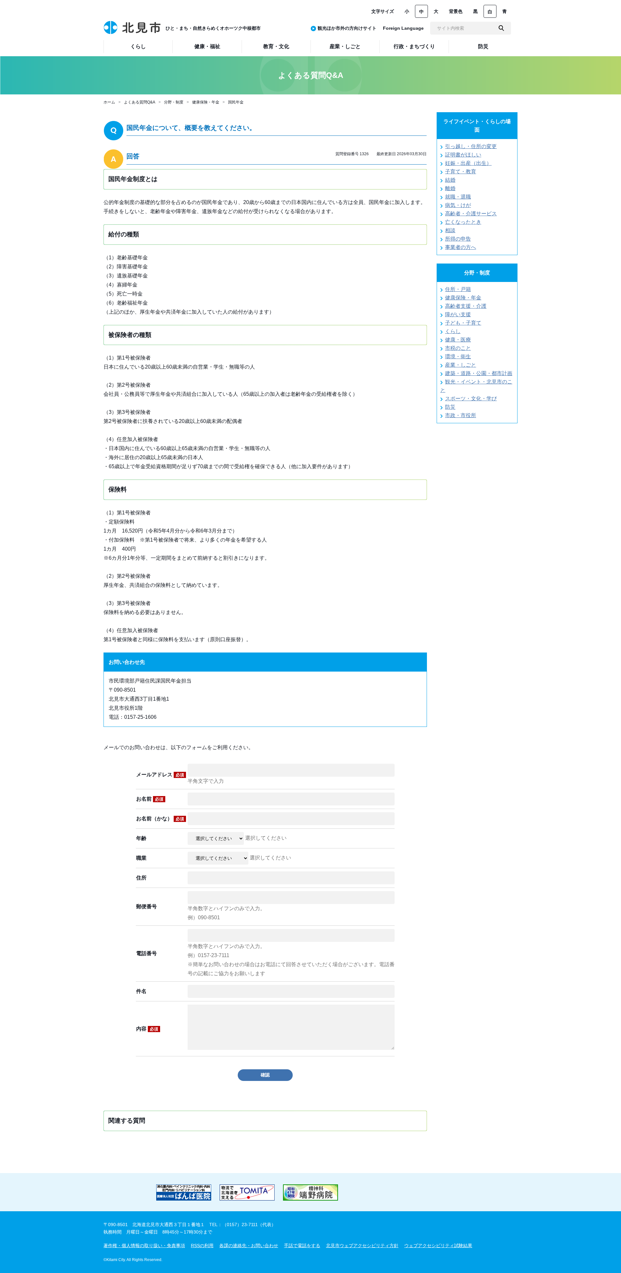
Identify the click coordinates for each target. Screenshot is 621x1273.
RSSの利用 (202, 1245)
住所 (141, 877)
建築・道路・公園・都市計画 (478, 373)
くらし (453, 331)
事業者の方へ (460, 247)
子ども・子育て (463, 323)
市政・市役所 (460, 415)
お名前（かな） (160, 818)
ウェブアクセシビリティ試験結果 (438, 1245)
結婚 (450, 180)
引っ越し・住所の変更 (471, 146)
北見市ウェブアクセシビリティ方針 (362, 1245)
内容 (147, 1028)
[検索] (501, 28)
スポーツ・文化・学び (471, 398)
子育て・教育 (460, 171)
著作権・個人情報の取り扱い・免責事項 (144, 1245)
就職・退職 (458, 197)
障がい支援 (458, 314)
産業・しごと (460, 365)
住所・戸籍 (458, 289)
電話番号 (146, 953)
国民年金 (236, 102)
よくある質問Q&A (139, 102)
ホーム (109, 102)
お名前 (149, 799)
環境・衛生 (458, 356)
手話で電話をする (302, 1245)
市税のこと (458, 348)
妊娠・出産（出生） (468, 163)
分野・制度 (173, 102)
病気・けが (458, 205)
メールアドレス (160, 774)
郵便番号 (146, 906)
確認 (265, 1074)
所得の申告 (458, 239)
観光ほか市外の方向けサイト (347, 28)
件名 (141, 991)
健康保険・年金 (205, 102)
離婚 (450, 188)
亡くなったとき (463, 222)
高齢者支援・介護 (465, 306)
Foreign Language (403, 28)
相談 (450, 230)
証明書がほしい (463, 154)
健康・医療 (458, 339)
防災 (450, 407)
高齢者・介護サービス (471, 213)
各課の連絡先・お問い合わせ (248, 1245)
